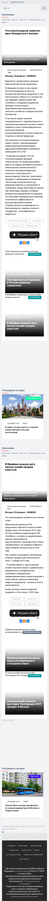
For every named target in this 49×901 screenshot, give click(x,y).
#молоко (15, 226)
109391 (25, 802)
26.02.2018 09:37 (36, 70)
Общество (14, 850)
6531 (26, 653)
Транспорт (23, 20)
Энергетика (6, 20)
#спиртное (32, 599)
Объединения (33, 398)
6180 (26, 318)
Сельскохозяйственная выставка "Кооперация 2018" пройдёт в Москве (24, 704)
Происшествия (13, 855)
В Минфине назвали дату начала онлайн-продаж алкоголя (22, 326)
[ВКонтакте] (20, 242)
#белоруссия (32, 226)
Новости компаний (33, 855)
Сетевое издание (22, 871)
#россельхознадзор (17, 220)
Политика (23, 846)
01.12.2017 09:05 (15, 275)
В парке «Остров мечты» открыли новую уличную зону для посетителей (21, 430)
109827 (27, 275)
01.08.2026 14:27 (13, 423)
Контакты (24, 859)
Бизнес (4, 22)
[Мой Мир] (28, 242)
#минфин (16, 599)
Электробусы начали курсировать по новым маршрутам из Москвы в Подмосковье (22, 808)
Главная (11, 846)
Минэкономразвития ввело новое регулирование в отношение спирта (23, 660)
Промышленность (34, 20)
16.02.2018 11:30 (15, 696)
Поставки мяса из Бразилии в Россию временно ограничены (24, 282)
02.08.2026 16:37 (13, 802)
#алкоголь (17, 604)
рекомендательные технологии (24, 897)
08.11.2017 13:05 (15, 653)
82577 (25, 423)
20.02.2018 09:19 (15, 318)
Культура (26, 850)
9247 (26, 696)
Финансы (14, 20)
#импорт (37, 220)
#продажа (32, 604)
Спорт (37, 850)
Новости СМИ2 (8, 720)
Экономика (35, 254)
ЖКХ (43, 20)
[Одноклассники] (24, 242)
